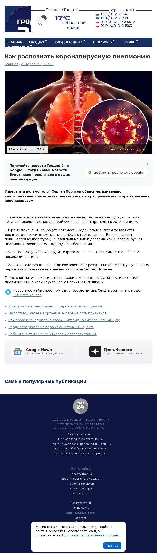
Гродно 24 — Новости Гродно (80, 406)
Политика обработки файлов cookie (80, 448)
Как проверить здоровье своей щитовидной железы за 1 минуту (64, 320)
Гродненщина (69, 42)
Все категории (80, 502)
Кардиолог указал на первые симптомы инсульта (51, 327)
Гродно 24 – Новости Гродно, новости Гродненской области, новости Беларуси (18, 19)
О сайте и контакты (80, 434)
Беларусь (102, 42)
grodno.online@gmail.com (89, 427)
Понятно (112, 545)
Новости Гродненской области (80, 478)
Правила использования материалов (81, 453)
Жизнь (48, 64)
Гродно (36, 42)
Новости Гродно (80, 473)
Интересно (18, 47)
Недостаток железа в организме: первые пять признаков (57, 313)
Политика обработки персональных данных (80, 443)
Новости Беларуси (80, 483)
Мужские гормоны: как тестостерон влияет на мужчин (55, 306)
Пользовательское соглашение (80, 438)
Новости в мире (80, 488)
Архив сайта (80, 507)
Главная (14, 42)
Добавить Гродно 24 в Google (118, 173)
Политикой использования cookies (90, 535)
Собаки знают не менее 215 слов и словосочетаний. (52, 334)
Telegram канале (27, 295)
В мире (128, 42)
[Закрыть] (147, 164)
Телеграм (80, 517)
